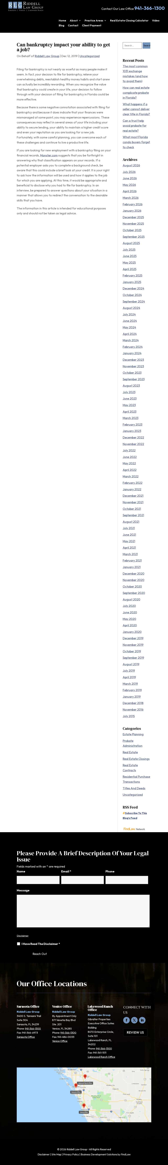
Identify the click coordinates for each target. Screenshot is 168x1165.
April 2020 (130, 625)
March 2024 (131, 340)
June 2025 (129, 256)
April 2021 (129, 547)
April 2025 (129, 269)
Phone (110, 871)
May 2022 (129, 463)
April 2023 (129, 411)
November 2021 (133, 502)
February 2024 (133, 347)
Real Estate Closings (136, 759)
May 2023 (129, 405)
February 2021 (132, 560)
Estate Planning (133, 734)
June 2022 (130, 457)
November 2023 (133, 366)
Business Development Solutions (99, 1154)
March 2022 (130, 476)
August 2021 (131, 522)
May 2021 (129, 541)
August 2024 (131, 308)
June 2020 (130, 612)
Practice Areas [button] (94, 20)
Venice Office (59, 1041)
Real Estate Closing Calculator (129, 20)
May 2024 (129, 327)
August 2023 (131, 385)
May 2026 (129, 185)
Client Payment (91, 25)
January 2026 (132, 211)
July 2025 (129, 249)
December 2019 (133, 638)
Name (21, 871)
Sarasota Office (26, 1037)
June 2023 (129, 398)
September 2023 (134, 379)
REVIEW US (135, 1032)
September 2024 (134, 301)
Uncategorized (90, 56)
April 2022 (129, 470)
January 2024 (132, 353)
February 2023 (132, 424)
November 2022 (133, 444)
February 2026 (132, 204)
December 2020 (133, 573)
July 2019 (129, 670)
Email (66, 871)
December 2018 (133, 703)
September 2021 (133, 515)
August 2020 (131, 599)
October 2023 (132, 373)
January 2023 (132, 431)
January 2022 (132, 489)
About (74, 20)
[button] (164, 1141)
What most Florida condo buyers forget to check (136, 142)
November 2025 (133, 223)
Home (62, 20)
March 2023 (130, 418)
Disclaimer (23, 935)
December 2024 (133, 288)
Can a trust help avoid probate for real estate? (135, 126)
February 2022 (132, 483)
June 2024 (130, 321)
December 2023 (133, 360)
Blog (61, 25)
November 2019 (133, 645)
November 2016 (133, 709)
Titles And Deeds (134, 788)
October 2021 (132, 509)
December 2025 (133, 217)
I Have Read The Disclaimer (41, 944)
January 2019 (132, 697)
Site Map (56, 1154)
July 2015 (129, 716)
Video (155, 20)
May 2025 (129, 262)
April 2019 (129, 677)
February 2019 (132, 690)
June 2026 (130, 178)
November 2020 (133, 580)
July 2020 (129, 606)
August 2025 (131, 243)
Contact (73, 25)
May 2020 (129, 619)
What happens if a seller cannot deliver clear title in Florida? (136, 109)
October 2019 (132, 651)
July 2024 (129, 314)
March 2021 (130, 554)
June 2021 (129, 535)
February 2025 (132, 275)
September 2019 (133, 658)
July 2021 (129, 528)
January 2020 (132, 632)
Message (23, 890)
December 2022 (133, 437)
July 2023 (129, 392)
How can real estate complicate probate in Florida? (136, 92)
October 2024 (132, 295)
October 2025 (132, 230)
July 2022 (129, 450)
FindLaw (126, 1154)
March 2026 (130, 198)
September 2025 (134, 237)
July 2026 (129, 172)
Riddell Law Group (47, 56)
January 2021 (132, 567)
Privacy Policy (71, 1154)
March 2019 (130, 684)
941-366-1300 (149, 8)
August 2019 (131, 664)
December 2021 (133, 496)
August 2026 (131, 165)
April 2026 (129, 191)
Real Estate (130, 752)
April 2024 (130, 334)
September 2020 (134, 593)
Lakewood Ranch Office (101, 1056)
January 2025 (132, 282)
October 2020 (132, 586)
